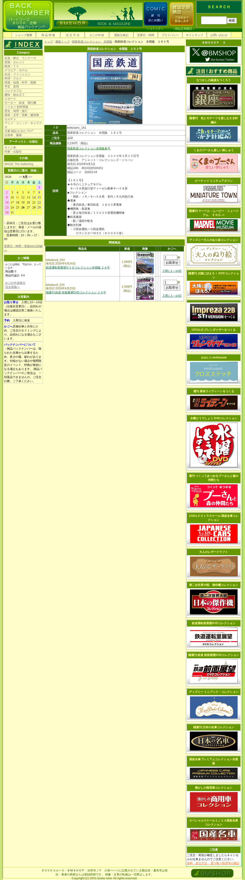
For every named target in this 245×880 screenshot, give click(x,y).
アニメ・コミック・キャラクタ (23, 125)
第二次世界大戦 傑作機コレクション (213, 585)
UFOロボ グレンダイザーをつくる (214, 329)
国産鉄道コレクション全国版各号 (88, 148)
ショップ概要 (23, 35)
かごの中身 (97, 35)
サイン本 (10, 147)
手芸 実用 (12, 86)
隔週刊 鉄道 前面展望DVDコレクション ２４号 (76, 292)
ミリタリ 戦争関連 (16, 107)
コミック (155, 28)
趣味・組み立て (15, 94)
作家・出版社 (13, 151)
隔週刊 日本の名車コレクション (213, 727)
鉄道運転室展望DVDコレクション (213, 623)
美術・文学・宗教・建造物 (22, 115)
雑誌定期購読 (183, 28)
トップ (48, 41)
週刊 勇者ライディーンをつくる (213, 391)
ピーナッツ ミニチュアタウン (214, 180)
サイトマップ (194, 35)
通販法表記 (121, 35)
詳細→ (35, 170)
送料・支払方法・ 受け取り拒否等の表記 (213, 863)
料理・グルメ (13, 78)
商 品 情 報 (48, 35)
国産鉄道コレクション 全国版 (92, 41)
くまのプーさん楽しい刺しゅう (214, 150)
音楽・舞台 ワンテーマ (20, 58)
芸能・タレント (15, 62)
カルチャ (10, 119)
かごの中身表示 (15, 283)
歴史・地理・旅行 (16, 111)
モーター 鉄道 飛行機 (20, 102)
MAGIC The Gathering (19, 164)
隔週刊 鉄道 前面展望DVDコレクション (213, 655)
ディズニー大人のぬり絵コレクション (213, 240)
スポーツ (10, 98)
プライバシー (170, 35)
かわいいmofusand (213, 357)
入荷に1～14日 (172, 271)
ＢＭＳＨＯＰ (75, 870)
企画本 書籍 (13, 135)
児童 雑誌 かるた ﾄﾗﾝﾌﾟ (19, 131)
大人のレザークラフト (213, 552)
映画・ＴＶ (12, 66)
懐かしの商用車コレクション (213, 787)
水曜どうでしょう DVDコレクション (213, 418)
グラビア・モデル (16, 70)
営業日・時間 (145, 35)
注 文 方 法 (72, 35)
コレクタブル (13, 90)
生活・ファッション (17, 74)
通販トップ (62, 41)
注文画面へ (12, 287)
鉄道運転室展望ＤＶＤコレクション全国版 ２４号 (78, 267)
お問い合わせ (219, 35)
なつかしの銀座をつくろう (213, 80)
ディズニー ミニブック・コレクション (214, 691)
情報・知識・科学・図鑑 (20, 82)
